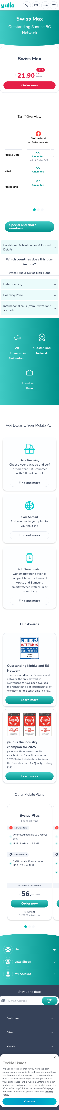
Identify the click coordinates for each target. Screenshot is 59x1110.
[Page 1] (34, 209)
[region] (29, 1080)
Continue (29, 1101)
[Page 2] (38, 209)
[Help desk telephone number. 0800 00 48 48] (27, 5)
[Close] (54, 1057)
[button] (29, 247)
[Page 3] (42, 209)
